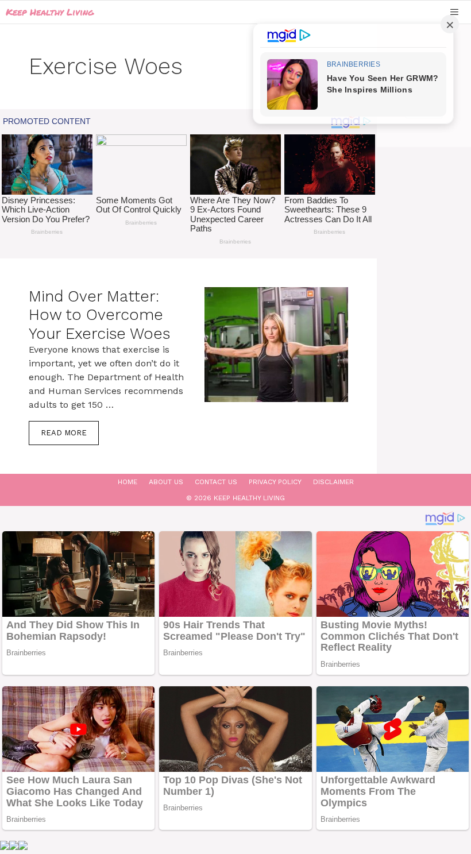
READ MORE (64, 432)
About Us (166, 482)
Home (127, 482)
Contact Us (216, 482)
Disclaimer (333, 482)
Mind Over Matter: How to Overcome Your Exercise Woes (99, 315)
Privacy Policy (275, 482)
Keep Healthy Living (50, 11)
